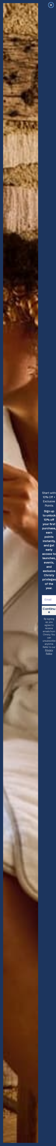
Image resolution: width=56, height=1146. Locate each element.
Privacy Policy (49, 652)
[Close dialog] (51, 5)
